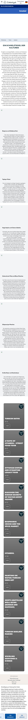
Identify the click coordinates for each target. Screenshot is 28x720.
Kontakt (14, 683)
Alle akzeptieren (10, 716)
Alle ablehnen (21, 716)
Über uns (14, 682)
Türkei (10, 40)
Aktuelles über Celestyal (14, 680)
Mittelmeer (3, 40)
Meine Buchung (14, 678)
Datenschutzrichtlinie (17, 701)
